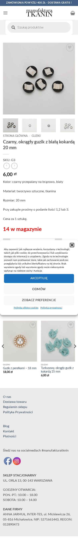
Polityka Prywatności (18, 412)
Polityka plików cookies (26, 307)
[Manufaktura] (39, 13)
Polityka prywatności (51, 307)
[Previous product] (14, 166)
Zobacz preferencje (39, 300)
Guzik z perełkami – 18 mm (20, 368)
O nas (7, 396)
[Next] (68, 78)
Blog (6, 426)
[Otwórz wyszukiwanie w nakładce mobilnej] (39, 27)
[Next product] (6, 166)
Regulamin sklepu (15, 407)
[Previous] (9, 78)
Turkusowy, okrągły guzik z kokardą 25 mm (57, 370)
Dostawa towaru (15, 401)
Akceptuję (39, 278)
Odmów (39, 289)
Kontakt (8, 431)
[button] (72, 245)
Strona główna (15, 136)
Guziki (36, 136)
